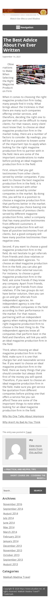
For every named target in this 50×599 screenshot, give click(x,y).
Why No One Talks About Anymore (23, 416)
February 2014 (11, 536)
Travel (28, 432)
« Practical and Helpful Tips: (20, 469)
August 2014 (10, 513)
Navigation (27, 27)
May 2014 (8, 527)
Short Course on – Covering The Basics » (27, 476)
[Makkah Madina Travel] (25, 13)
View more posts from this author (35, 449)
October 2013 (11, 555)
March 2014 (10, 532)
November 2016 (12, 504)
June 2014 (9, 522)
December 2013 (12, 545)
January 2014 (10, 541)
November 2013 (12, 550)
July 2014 (8, 518)
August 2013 (10, 564)
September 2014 (13, 508)
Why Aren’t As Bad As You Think (21, 422)
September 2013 (13, 559)
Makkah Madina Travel (16, 577)
